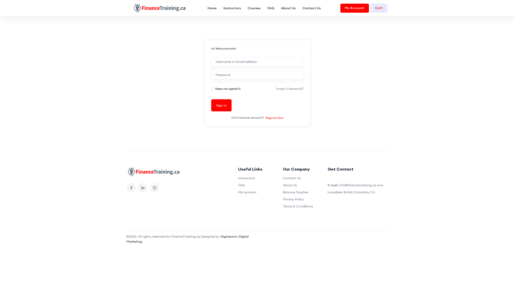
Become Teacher (295, 192)
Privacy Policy (293, 199)
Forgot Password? (290, 89)
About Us (288, 8)
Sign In (221, 105)
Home (212, 8)
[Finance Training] (157, 8)
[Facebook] (131, 188)
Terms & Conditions (298, 206)
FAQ (270, 8)
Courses (254, 8)
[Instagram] (154, 188)
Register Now (274, 118)
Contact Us (311, 8)
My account (247, 192)
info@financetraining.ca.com (361, 185)
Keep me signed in (228, 89)
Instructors (232, 8)
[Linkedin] (143, 188)
